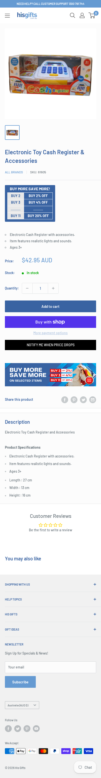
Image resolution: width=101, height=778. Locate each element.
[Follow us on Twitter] (17, 728)
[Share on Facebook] (64, 399)
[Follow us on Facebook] (8, 728)
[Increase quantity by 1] (53, 288)
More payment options (50, 333)
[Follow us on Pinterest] (27, 728)
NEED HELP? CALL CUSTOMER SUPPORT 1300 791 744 (50, 3)
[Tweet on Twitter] (83, 399)
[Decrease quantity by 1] (27, 288)
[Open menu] (7, 16)
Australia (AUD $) (18, 705)
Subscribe (20, 682)
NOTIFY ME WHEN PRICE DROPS (51, 345)
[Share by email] (92, 399)
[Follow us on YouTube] (36, 728)
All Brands (14, 172)
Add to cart (50, 306)
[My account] (82, 15)
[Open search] (72, 15)
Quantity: (12, 288)
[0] (92, 15)
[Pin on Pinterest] (74, 399)
